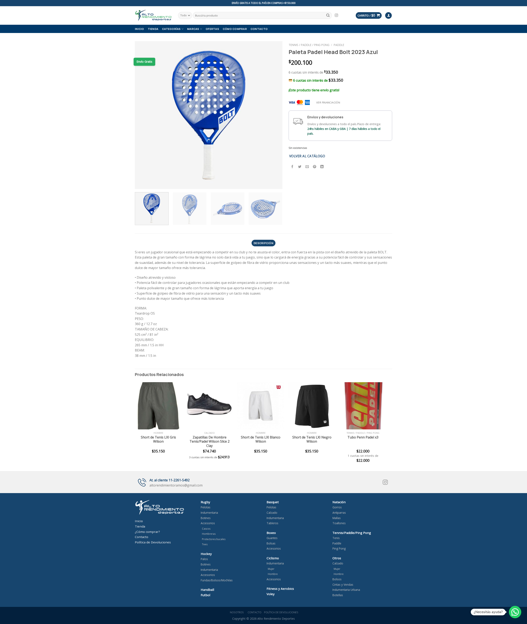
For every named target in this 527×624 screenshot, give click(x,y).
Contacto (259, 29)
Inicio (139, 29)
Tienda (153, 29)
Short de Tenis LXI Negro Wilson (311, 439)
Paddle (339, 45)
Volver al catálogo (307, 156)
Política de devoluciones (281, 612)
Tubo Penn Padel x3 (362, 437)
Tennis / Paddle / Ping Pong (309, 45)
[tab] (263, 243)
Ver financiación (328, 102)
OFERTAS (212, 29)
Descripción (263, 243)
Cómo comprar (235, 29)
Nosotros (236, 612)
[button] (515, 612)
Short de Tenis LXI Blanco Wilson (260, 439)
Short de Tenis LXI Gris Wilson (158, 439)
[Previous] (143, 115)
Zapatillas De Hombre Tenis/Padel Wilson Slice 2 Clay (210, 441)
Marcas (193, 29)
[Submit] (327, 15)
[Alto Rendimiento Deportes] (153, 15)
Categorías (171, 29)
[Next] (274, 115)
